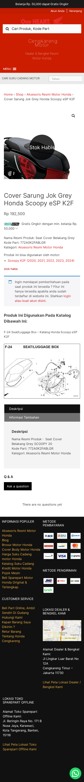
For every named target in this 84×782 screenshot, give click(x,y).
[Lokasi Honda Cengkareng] (62, 640)
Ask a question (18, 486)
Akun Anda (57, 11)
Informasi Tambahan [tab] (24, 417)
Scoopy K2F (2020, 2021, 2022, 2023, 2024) (41, 260)
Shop (19, 94)
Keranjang (75, 11)
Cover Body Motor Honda (21, 549)
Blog (5, 540)
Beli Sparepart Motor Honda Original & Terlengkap (17, 582)
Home (8, 94)
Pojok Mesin (11, 573)
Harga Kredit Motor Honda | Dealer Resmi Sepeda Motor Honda (42, 20)
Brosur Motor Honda (17, 545)
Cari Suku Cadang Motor (21, 78)
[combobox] (42, 29)
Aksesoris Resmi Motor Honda (49, 94)
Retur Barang (11, 631)
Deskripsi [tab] (16, 409)
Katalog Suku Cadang (18, 564)
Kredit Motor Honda (16, 568)
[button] (7, 69)
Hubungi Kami (12, 617)
